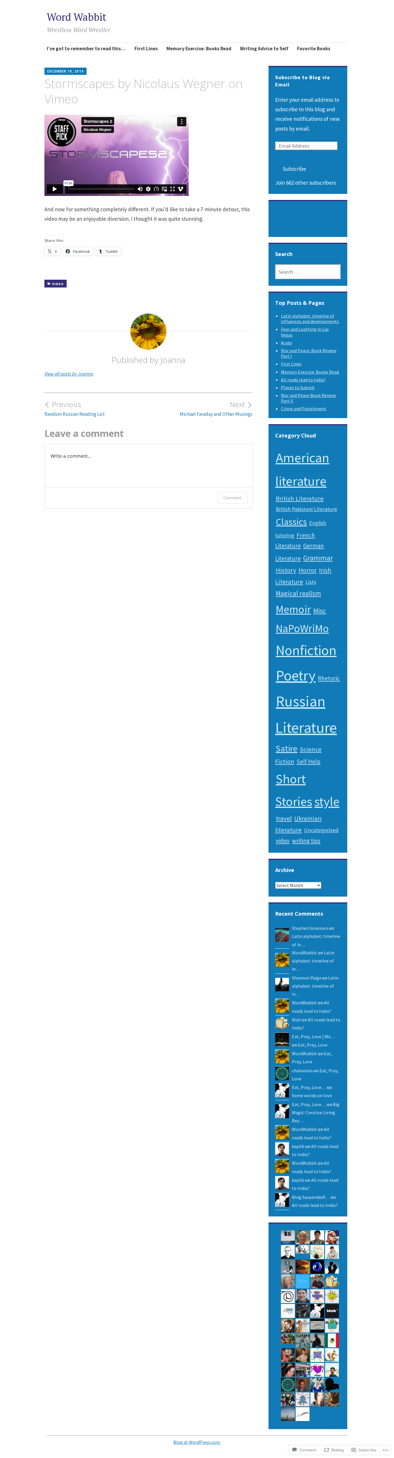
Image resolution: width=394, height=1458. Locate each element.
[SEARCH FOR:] (308, 271)
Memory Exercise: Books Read (198, 48)
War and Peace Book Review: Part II (308, 398)
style (326, 801)
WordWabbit (304, 953)
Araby (286, 343)
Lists (310, 581)
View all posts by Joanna (68, 374)
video (58, 284)
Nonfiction (306, 650)
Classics (291, 522)
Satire (286, 748)
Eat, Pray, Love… (309, 1087)
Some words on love (312, 1095)
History (286, 570)
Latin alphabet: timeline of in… (313, 961)
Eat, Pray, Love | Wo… (313, 1036)
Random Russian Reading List (74, 408)
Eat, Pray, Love (312, 1045)
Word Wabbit (76, 17)
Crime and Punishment (303, 408)
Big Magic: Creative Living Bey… (315, 1112)
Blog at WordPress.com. (197, 1442)
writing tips (306, 841)
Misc (319, 610)
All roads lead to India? (303, 380)
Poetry (296, 675)
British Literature (300, 498)
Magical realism (298, 593)
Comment (232, 497)
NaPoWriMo (302, 628)
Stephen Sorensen (310, 928)
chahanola (302, 1070)
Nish (296, 1020)
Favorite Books (313, 48)
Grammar (318, 558)
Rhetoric (329, 678)
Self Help (308, 761)
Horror (308, 570)
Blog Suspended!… (311, 1197)
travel (284, 818)
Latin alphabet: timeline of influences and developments (310, 318)
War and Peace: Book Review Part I (308, 353)
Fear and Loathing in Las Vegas (305, 331)
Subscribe (294, 168)
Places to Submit (298, 387)
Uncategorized (321, 830)
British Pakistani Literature (306, 509)
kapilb (298, 1146)
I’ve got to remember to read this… (86, 48)
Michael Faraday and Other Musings (216, 408)
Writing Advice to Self (264, 48)
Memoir (293, 609)
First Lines (146, 48)
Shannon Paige (306, 978)
